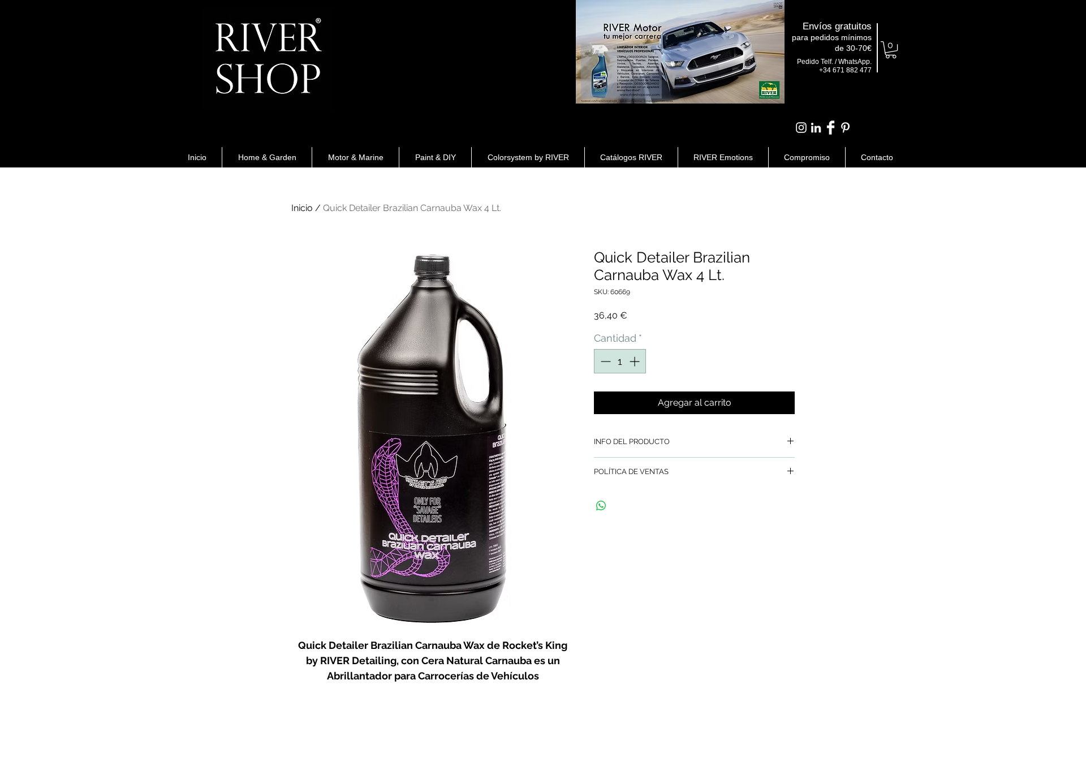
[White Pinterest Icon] (845, 128)
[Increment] (635, 361)
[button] (891, 49)
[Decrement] (604, 361)
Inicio (302, 208)
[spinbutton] (620, 361)
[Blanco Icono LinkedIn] (816, 128)
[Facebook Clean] (831, 128)
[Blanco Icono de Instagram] (801, 128)
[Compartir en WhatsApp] (601, 506)
